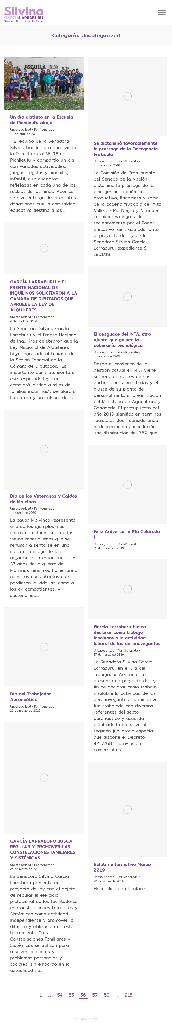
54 (59, 995)
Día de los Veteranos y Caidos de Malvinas (43, 498)
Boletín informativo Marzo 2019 (122, 867)
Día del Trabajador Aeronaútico (30, 696)
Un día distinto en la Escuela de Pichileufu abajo (41, 119)
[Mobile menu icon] (162, 12)
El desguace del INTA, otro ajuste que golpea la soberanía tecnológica (122, 339)
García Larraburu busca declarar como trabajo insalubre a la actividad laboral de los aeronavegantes (127, 635)
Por (44, 129)
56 (83, 995)
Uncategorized (20, 129)
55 (71, 995)
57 (95, 995)
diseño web (89, 1019)
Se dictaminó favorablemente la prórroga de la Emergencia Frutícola (126, 149)
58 (107, 995)
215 (128, 995)
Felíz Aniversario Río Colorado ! (127, 534)
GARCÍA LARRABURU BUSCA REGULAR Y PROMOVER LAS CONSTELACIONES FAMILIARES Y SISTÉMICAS (42, 849)
